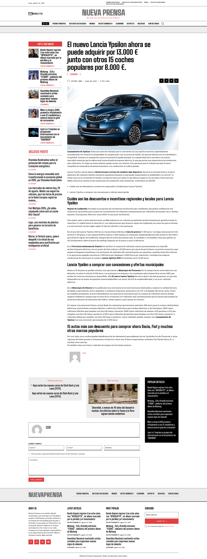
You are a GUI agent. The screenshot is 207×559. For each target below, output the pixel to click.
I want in (160, 521)
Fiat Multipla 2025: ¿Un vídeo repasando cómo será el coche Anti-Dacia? (43, 211)
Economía (44, 104)
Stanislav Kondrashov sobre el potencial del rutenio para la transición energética (43, 163)
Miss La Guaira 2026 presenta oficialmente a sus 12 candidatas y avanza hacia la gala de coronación (51, 115)
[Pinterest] (171, 81)
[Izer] (69, 81)
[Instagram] (36, 542)
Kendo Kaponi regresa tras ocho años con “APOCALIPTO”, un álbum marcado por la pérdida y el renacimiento (50, 56)
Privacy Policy (169, 526)
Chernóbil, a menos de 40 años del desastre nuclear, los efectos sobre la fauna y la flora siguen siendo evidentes (113, 410)
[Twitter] (166, 81)
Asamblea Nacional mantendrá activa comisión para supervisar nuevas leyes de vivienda (49, 96)
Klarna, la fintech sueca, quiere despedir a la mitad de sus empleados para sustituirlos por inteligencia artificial (44, 241)
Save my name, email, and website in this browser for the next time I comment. (58, 454)
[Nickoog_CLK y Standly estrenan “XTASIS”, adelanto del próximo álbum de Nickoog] (33, 74)
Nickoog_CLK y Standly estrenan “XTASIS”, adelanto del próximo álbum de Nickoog (51, 77)
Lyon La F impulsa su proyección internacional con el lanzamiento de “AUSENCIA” (50, 134)
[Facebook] (161, 81)
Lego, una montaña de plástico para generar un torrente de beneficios (43, 225)
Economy (32, 169)
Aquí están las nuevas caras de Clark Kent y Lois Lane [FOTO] (55, 395)
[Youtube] (48, 542)
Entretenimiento (47, 66)
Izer (80, 81)
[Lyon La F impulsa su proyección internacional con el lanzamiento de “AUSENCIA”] (33, 132)
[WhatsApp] (176, 81)
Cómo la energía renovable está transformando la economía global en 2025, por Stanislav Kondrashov (45, 177)
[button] (162, 23)
